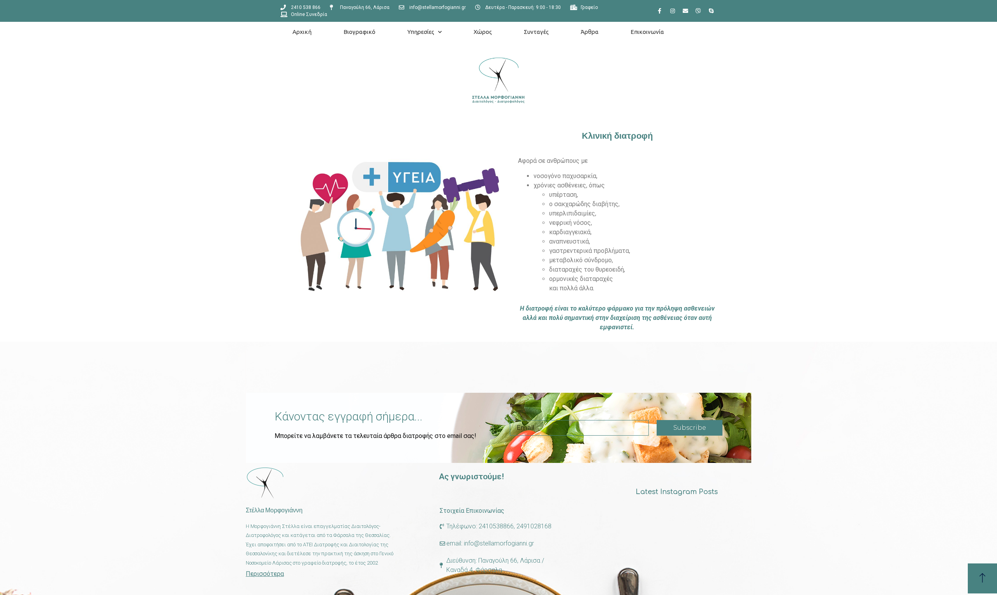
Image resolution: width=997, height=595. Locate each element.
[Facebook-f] (659, 10)
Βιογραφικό (359, 31)
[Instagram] (672, 10)
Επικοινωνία (647, 31)
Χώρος (483, 31)
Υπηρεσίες (420, 31)
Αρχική (302, 31)
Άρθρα (590, 31)
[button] (982, 578)
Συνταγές (536, 31)
